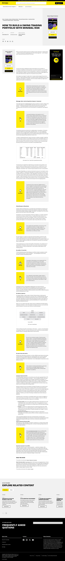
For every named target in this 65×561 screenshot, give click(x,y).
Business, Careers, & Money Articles (11, 19)
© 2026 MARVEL (4, 559)
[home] (5, 3)
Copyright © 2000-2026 (5, 554)
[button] (9, 6)
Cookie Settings (44, 555)
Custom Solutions (28, 6)
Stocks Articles (16, 20)
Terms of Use (32, 555)
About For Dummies (5, 539)
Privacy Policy (38, 555)
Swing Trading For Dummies (22, 35)
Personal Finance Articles (23, 19)
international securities (33, 431)
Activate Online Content (6, 544)
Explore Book (52, 32)
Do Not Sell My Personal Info (52, 555)
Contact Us (4, 542)
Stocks (32, 469)
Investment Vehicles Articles (8, 20)
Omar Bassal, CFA (5, 34)
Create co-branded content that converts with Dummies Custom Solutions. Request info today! (32, 0)
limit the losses (28, 103)
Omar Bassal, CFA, (28, 462)
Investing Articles (31, 19)
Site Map (3, 546)
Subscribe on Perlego (52, 37)
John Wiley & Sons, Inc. (13, 554)
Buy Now (52, 34)
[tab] (5, 490)
